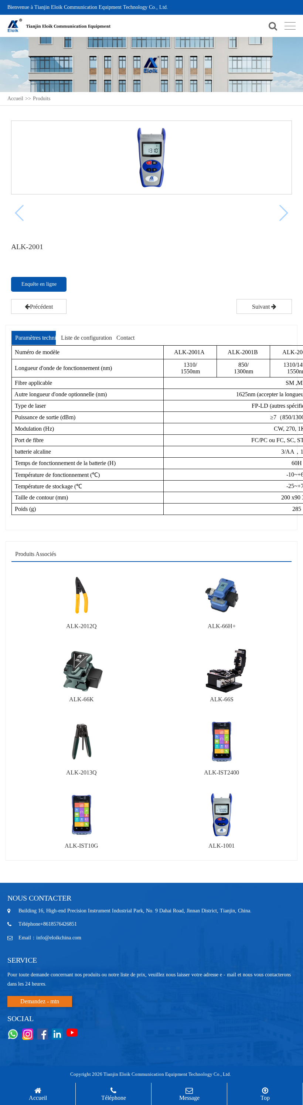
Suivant (261, 307)
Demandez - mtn (39, 1001)
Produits (41, 98)
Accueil (15, 98)
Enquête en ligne (39, 284)
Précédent (41, 307)
